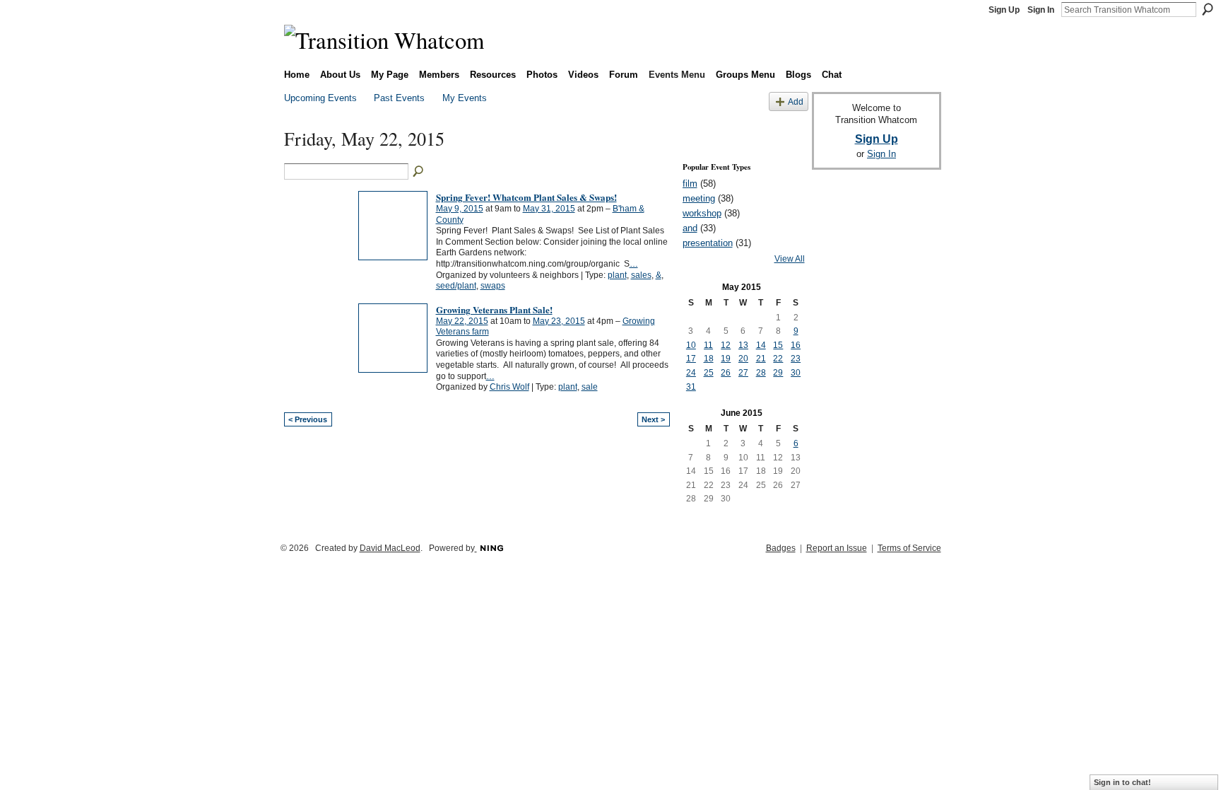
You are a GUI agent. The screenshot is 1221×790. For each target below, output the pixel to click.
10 (691, 345)
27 (743, 373)
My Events (464, 98)
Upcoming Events (320, 98)
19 (726, 359)
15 (778, 345)
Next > (653, 419)
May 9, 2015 (459, 209)
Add (795, 101)
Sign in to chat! (1122, 782)
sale (590, 387)
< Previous (307, 419)
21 (761, 359)
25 (709, 373)
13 (743, 345)
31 (691, 387)
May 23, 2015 (559, 321)
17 (691, 359)
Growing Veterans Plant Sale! (494, 309)
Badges (781, 548)
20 (743, 359)
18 (709, 359)
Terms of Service (909, 548)
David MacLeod (390, 548)
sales (641, 275)
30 (796, 373)
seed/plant (456, 286)
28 (761, 373)
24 (691, 373)
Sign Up (1004, 10)
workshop (702, 213)
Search (1207, 9)
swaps (492, 286)
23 (796, 359)
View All (789, 259)
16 (796, 345)
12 (726, 345)
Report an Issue (836, 548)
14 (761, 345)
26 (726, 373)
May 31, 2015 (549, 209)
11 (708, 345)
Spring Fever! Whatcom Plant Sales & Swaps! (526, 197)
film (690, 183)
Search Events (419, 171)
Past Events (399, 98)
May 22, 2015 (462, 321)
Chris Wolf (509, 387)
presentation (708, 243)
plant (617, 275)
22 (778, 359)
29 (778, 373)
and (690, 228)
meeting (699, 198)
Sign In (1040, 10)
